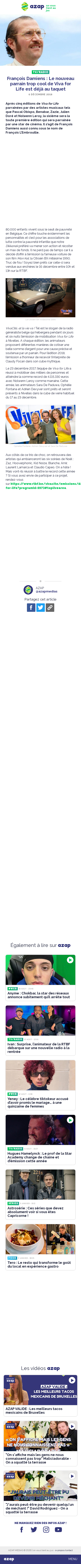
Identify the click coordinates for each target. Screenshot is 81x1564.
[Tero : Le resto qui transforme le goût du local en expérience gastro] (40, 1239)
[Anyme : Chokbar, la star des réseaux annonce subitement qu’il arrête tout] (40, 970)
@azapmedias (46, 591)
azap (9, 1559)
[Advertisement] (40, 181)
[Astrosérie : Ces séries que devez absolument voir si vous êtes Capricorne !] (40, 1185)
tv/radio (40, 72)
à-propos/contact (64, 1550)
